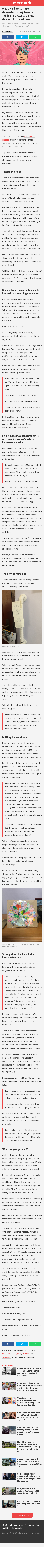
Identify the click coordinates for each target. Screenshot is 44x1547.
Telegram (6, 1357)
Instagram (16, 1354)
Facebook (6, 1354)
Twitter (25, 1354)
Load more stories (22, 1515)
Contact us (29, 1525)
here (10, 1329)
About (4, 1525)
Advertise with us (16, 1525)
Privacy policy (17, 1528)
